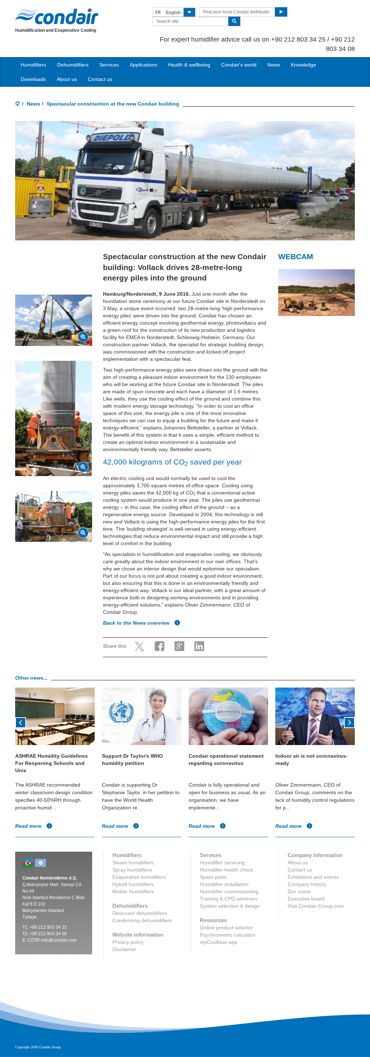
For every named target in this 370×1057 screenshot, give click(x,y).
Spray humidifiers (132, 870)
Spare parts (213, 877)
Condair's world (239, 65)
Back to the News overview (137, 623)
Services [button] (109, 65)
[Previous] (20, 721)
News (273, 65)
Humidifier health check (226, 870)
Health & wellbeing (189, 65)
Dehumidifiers (73, 65)
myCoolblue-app (218, 942)
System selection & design (230, 906)
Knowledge (303, 65)
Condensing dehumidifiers (142, 920)
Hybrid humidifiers (133, 884)
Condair (56, 16)
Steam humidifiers (133, 862)
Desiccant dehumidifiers (139, 913)
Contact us (100, 79)
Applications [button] (143, 65)
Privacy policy (127, 942)
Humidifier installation (224, 884)
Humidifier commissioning (229, 891)
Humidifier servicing (222, 862)
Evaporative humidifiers (139, 877)
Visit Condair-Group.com (316, 906)
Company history (307, 884)
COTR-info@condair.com (52, 940)
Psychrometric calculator (228, 935)
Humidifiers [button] (33, 65)
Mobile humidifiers (133, 891)
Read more (29, 826)
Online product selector (226, 927)
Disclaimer (124, 949)
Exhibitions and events (313, 877)
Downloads (33, 79)
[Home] (17, 104)
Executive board (306, 899)
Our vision (299, 891)
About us (67, 79)
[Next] (349, 721)
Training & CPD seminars (228, 899)
